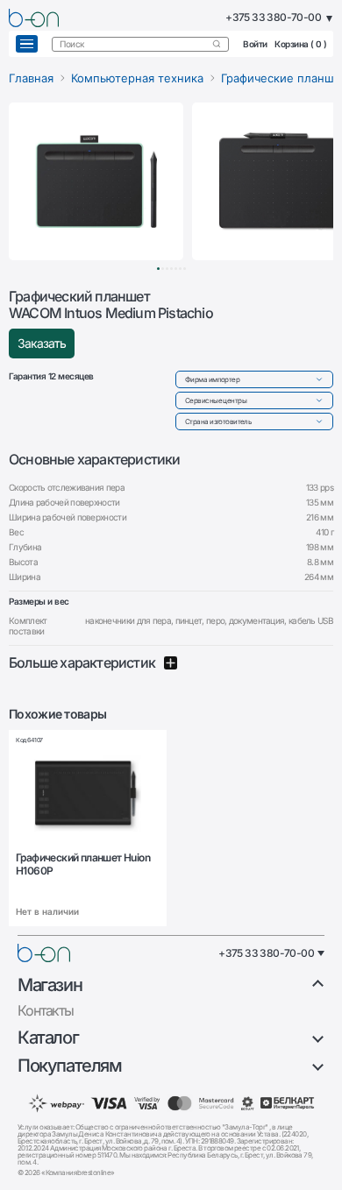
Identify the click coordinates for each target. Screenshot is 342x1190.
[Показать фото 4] (171, 268)
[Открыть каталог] (27, 44)
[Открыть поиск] (216, 43)
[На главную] (44, 953)
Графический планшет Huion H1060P (83, 864)
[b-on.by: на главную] (34, 18)
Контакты (46, 1010)
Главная (31, 78)
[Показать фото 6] (180, 268)
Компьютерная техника (137, 78)
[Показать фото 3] (167, 268)
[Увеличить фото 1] (96, 181)
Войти (255, 44)
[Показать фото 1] (158, 268)
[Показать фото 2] (162, 268)
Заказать (42, 343)
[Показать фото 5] (176, 268)
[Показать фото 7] (184, 268)
